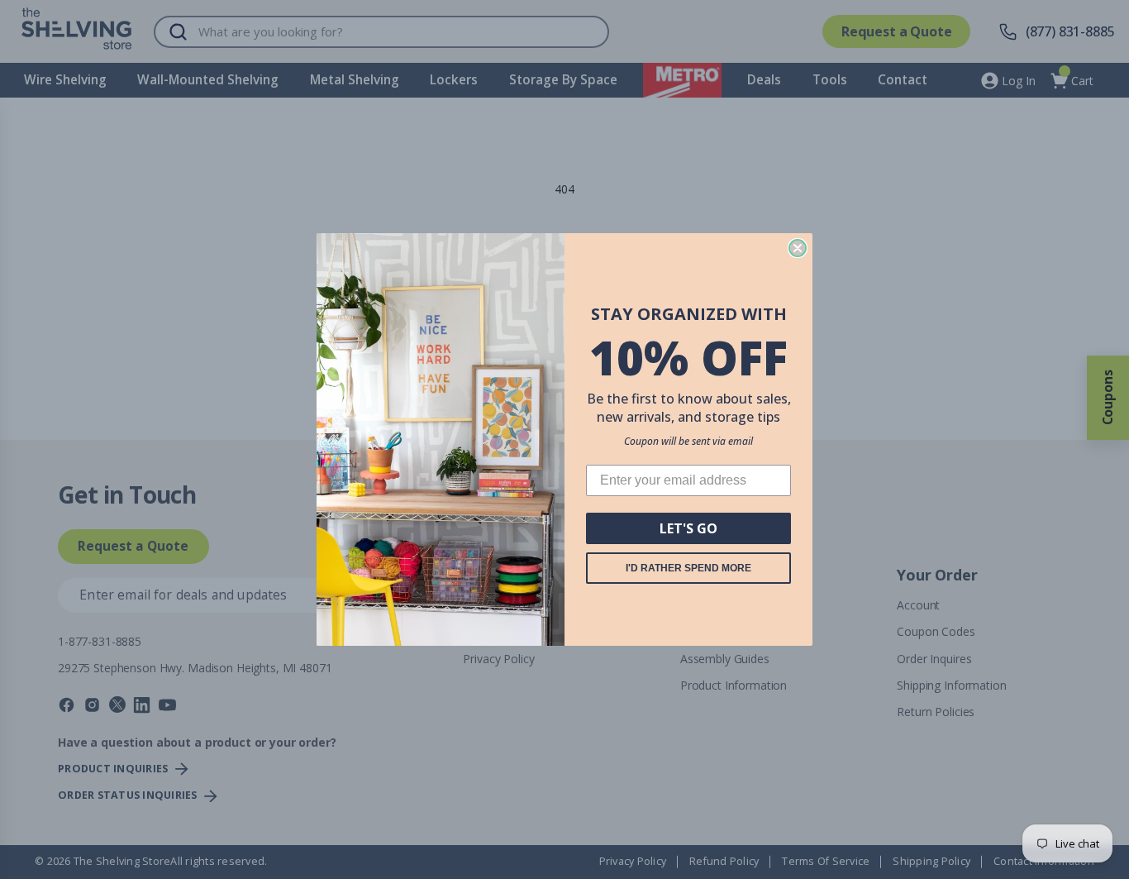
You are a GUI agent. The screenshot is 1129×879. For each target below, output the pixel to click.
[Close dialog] (797, 248)
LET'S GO (688, 528)
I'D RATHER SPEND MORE (688, 568)
